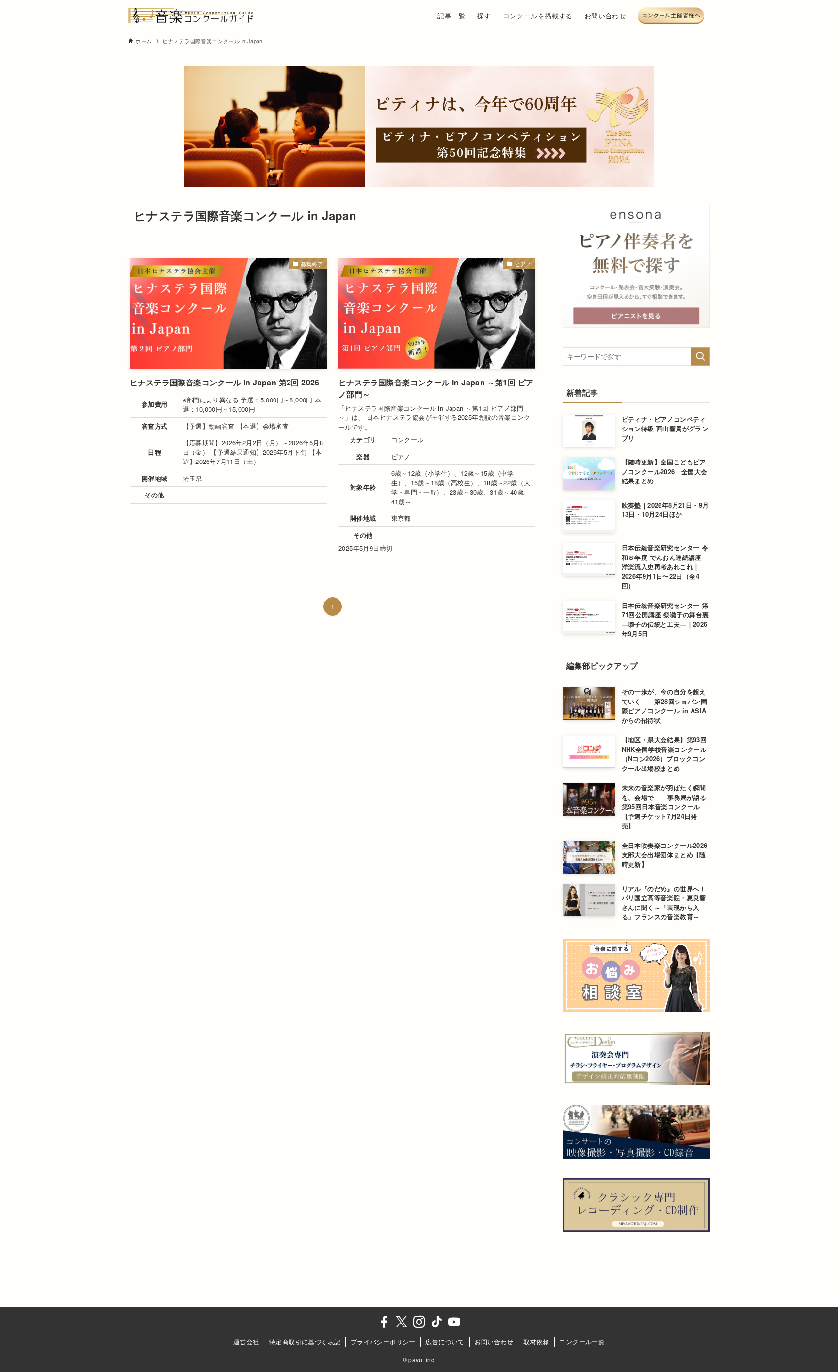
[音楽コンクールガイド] (191, 15)
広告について (444, 1341)
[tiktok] (436, 1322)
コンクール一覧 (582, 1341)
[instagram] (419, 1322)
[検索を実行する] (700, 356)
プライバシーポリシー (383, 1341)
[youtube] (454, 1322)
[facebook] (384, 1322)
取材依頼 (536, 1341)
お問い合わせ (493, 1341)
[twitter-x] (401, 1322)
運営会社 (246, 1341)
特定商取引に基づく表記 (304, 1341)
